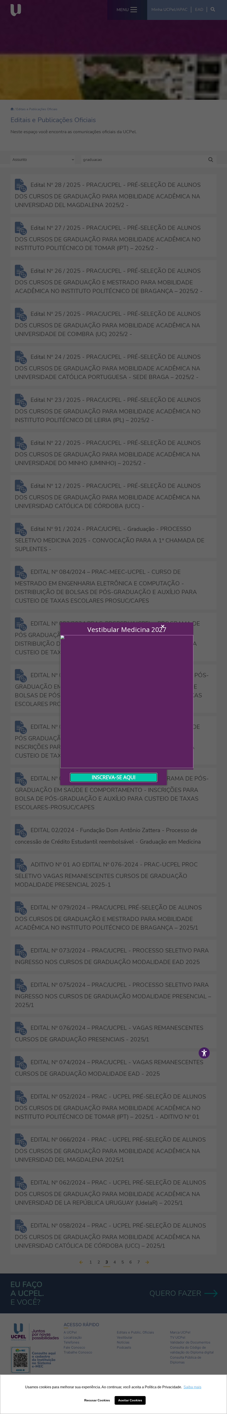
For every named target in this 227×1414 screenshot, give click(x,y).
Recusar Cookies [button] (97, 1400)
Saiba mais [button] (192, 1387)
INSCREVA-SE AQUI (113, 777)
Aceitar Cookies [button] (130, 1400)
